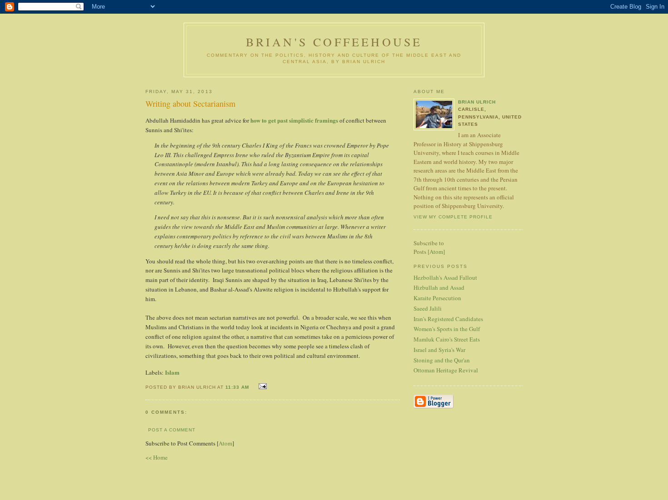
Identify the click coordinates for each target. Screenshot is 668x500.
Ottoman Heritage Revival (446, 370)
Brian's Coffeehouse (334, 42)
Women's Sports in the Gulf (447, 329)
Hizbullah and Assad (439, 287)
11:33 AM (238, 387)
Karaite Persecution (437, 298)
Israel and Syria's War (439, 350)
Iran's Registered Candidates (448, 319)
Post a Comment (171, 429)
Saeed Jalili (428, 308)
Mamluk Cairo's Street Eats (447, 339)
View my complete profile (453, 216)
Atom (225, 443)
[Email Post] (261, 386)
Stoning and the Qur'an (442, 360)
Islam (172, 372)
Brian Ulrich (477, 101)
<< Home (156, 457)
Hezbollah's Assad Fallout (445, 277)
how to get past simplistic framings (294, 120)
